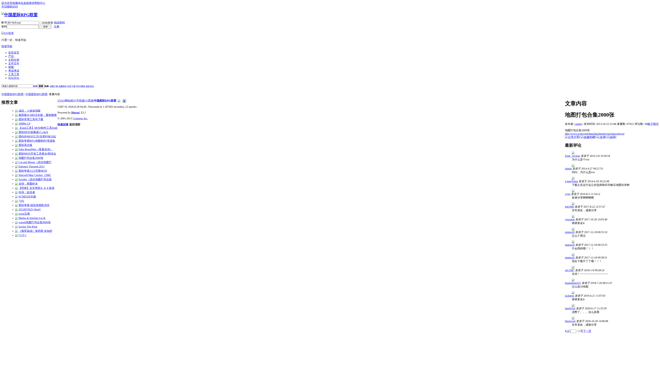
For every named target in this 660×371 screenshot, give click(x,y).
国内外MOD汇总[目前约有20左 (37, 136)
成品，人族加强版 (30, 110)
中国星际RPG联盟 (12, 94)
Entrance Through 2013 (32, 166)
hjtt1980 (569, 206)
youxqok (570, 219)
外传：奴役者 (27, 192)
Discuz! (75, 112)
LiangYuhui (571, 181)
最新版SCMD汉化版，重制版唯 (38, 115)
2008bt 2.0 (24, 123)
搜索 (35, 86)
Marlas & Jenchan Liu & (32, 218)
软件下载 (71, 86)
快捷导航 (6, 46)
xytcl (567, 194)
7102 (21, 200)
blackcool (570, 321)
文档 (13, 59)
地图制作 (63, 86)
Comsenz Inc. (80, 118)
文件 (13, 63)
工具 (13, 74)
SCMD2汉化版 (27, 196)
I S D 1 (22, 235)
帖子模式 (653, 123)
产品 (11, 56)
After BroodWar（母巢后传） (35, 149)
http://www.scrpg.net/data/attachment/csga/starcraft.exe (594, 133)
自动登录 (47, 22)
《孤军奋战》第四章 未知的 (35, 230)
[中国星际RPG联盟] (19, 14)
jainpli (568, 168)
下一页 (587, 331)
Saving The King (28, 226)
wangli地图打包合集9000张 (35, 222)
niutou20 (570, 232)
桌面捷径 (28, 3)
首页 (13, 52)
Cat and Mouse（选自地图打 (35, 162)
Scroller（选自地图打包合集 (35, 179)
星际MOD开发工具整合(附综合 (37, 153)
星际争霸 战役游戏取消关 (34, 205)
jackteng (569, 295)
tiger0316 (570, 308)
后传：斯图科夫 (28, 183)
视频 (11, 67)
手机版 (80, 100)
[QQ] (61, 100)
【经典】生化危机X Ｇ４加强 (36, 188)
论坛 (13, 77)
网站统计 (70, 100)
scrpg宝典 (24, 213)
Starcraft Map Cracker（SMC (35, 175)
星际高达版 (25, 145)
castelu (578, 123)
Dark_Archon (572, 155)
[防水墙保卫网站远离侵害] (119, 100)
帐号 (4, 22)
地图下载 (54, 86)
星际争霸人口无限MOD (33, 170)
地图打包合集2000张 (31, 157)
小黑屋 (89, 100)
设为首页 (6, 3)
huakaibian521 (573, 283)
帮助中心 (39, 3)
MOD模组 (80, 86)
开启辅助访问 (9, 6)
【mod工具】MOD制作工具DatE (38, 127)
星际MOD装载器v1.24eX (33, 132)
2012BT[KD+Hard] (30, 209)
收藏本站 (17, 3)
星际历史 (90, 86)
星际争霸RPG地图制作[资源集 (37, 140)
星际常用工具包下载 (31, 119)
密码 (4, 26)
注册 (56, 26)
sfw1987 (569, 270)
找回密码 (59, 22)
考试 (13, 70)
